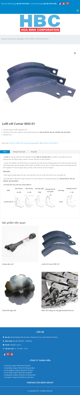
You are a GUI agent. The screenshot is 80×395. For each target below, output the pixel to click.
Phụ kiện (34, 152)
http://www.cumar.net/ (20, 135)
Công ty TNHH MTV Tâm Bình (21, 366)
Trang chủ (4, 39)
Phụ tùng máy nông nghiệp (16, 39)
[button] (75, 53)
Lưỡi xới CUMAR (29, 39)
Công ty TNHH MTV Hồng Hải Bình (24, 368)
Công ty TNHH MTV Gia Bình (24, 370)
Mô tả (5, 152)
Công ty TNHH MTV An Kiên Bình (23, 377)
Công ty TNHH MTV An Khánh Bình (24, 375)
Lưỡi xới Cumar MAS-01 (50, 143)
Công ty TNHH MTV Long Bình (22, 372)
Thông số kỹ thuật (19, 152)
